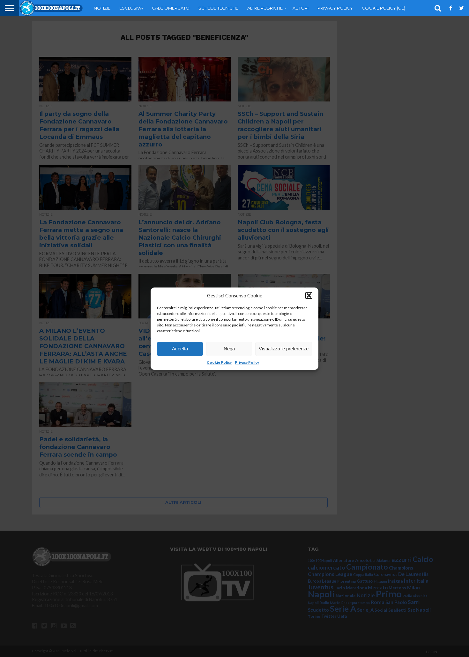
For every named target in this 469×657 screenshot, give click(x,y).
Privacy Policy (247, 362)
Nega (229, 348)
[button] (309, 295)
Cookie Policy (219, 362)
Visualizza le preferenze (284, 348)
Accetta (180, 348)
